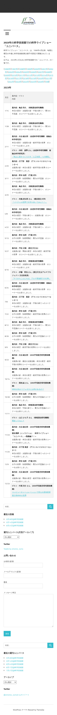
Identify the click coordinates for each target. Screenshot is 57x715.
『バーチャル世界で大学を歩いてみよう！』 (29, 202)
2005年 (26, 72)
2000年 (37, 68)
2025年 (33, 81)
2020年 (41, 78)
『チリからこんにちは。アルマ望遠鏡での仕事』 (31, 278)
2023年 (18, 81)
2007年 (41, 72)
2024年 (26, 81)
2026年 (41, 81)
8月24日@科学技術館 (14, 525)
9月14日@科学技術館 (14, 522)
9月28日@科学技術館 (14, 519)
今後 (47, 81)
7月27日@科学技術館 (14, 670)
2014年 (45, 75)
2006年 (34, 72)
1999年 (30, 68)
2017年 (19, 78)
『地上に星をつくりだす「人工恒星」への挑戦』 (31, 156)
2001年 (45, 68)
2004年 (19, 72)
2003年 (11, 72)
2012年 (30, 75)
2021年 (48, 78)
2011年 (22, 75)
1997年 (15, 68)
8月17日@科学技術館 (14, 667)
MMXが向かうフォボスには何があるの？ (28, 389)
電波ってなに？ (18, 420)
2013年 (37, 75)
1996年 (7, 68)
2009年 (7, 75)
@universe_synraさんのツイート (16, 694)
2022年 (11, 81)
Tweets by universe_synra (13, 548)
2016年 (11, 78)
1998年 (22, 68)
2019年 (34, 78)
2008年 (48, 72)
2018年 (26, 78)
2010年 (15, 75)
